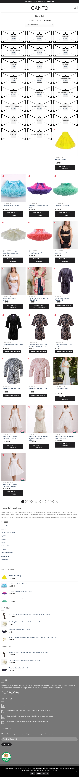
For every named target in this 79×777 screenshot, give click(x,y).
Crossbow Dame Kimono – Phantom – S (63, 299)
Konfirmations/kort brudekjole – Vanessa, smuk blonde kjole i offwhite (38, 438)
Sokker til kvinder (7, 546)
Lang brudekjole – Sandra (62, 388)
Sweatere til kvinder (8, 532)
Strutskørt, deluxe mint (62, 206)
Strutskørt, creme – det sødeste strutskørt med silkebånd (12, 253)
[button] (55, 130)
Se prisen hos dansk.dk (64, 305)
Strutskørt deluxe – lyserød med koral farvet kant (38, 253)
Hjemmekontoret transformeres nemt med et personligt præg (27, 721)
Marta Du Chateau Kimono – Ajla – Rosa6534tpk (39, 299)
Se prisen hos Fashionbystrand (39, 307)
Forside (31, 20)
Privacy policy (42, 773)
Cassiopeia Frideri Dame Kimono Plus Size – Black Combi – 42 (38, 345)
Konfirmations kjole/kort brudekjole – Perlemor (10, 437)
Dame (39, 20)
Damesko (4, 559)
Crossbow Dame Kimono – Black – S (13, 345)
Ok (32, 773)
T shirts (3, 549)
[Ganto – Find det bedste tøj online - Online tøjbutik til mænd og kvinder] (39, 7)
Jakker (3, 529)
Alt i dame (4, 525)
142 (42, 501)
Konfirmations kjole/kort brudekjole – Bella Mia (10, 485)
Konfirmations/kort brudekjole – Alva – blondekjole (64, 437)
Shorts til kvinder (7, 552)
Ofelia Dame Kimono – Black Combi (63, 345)
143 (47, 501)
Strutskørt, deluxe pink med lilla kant (38, 206)
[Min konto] (75, 8)
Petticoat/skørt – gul (61, 159)
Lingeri (3, 542)
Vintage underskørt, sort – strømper (63, 253)
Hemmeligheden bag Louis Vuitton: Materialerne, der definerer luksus (29, 716)
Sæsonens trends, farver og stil (16, 705)
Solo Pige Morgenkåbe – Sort (11, 388)
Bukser (3, 539)
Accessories (5, 556)
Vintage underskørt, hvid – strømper (11, 299)
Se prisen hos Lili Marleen (65, 167)
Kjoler (3, 536)
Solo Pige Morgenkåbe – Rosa (38, 388)
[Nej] (77, 772)
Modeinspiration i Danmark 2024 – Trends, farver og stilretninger (28, 710)
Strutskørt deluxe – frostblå (11, 206)
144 (52, 501)
